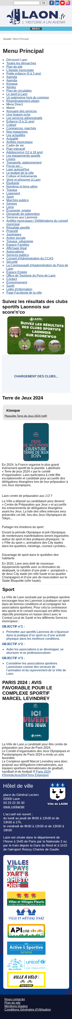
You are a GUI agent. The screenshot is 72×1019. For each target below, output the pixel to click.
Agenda (11, 77)
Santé (10, 285)
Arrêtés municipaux (19, 142)
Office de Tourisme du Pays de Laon (30, 275)
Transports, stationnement (23, 162)
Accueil (7, 39)
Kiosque (12, 83)
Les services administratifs (24, 118)
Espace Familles (17, 244)
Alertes (11, 87)
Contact (11, 279)
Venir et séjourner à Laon (23, 179)
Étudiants (12, 183)
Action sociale (16, 237)
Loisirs (10, 159)
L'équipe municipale (20, 70)
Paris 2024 (43, 771)
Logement (13, 193)
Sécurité (12, 261)
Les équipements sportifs (23, 155)
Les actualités (15, 135)
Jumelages (13, 234)
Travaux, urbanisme (19, 241)
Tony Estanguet (38, 775)
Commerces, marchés (21, 128)
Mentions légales (16, 1006)
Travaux (11, 190)
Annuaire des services (21, 111)
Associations (15, 251)
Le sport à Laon (16, 94)
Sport (10, 196)
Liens (10, 207)
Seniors (11, 203)
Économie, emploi (18, 210)
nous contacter (14, 807)
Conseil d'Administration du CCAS (29, 258)
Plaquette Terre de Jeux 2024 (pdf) (26, 415)
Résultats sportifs (18, 227)
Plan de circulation (19, 90)
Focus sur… (14, 166)
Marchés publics (17, 200)
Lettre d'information (19, 289)
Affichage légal (16, 248)
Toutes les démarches (21, 63)
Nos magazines (17, 131)
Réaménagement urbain (22, 101)
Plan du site (14, 66)
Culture (11, 124)
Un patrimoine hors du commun (27, 97)
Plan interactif (15, 148)
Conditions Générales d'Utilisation (27, 1009)
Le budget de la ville (20, 172)
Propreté (12, 231)
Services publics (17, 255)
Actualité (12, 138)
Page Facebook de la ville (24, 292)
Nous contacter (14, 999)
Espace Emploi (16, 272)
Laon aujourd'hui (17, 169)
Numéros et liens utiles (21, 186)
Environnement (16, 282)
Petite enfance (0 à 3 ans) (23, 73)
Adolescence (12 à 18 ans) (24, 152)
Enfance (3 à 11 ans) (20, 121)
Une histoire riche (18, 114)
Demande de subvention (23, 214)
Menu (36, 28)
